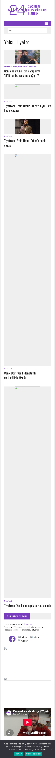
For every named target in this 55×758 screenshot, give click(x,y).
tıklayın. (28, 624)
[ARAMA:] (27, 30)
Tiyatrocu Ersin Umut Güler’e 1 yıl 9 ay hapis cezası (27, 108)
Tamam (19, 754)
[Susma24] (27, 10)
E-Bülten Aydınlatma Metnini (23, 627)
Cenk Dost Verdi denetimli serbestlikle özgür (20, 375)
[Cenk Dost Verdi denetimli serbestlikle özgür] (27, 364)
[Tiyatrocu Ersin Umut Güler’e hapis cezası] (27, 131)
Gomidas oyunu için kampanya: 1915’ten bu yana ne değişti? (22, 73)
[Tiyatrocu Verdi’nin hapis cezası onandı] (27, 596)
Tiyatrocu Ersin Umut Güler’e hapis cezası (25, 142)
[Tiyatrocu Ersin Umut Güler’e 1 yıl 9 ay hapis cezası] (27, 97)
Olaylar (8, 101)
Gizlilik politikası (33, 754)
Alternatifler (10, 67)
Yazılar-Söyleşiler (27, 67)
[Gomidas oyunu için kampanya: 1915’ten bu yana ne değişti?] (27, 62)
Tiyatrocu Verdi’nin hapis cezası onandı (27, 605)
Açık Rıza (15, 630)
